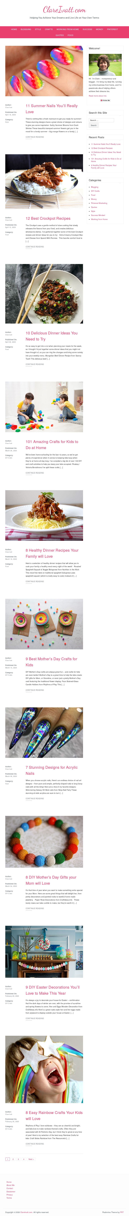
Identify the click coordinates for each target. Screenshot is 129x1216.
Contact (10, 1188)
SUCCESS (87, 29)
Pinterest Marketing (99, 203)
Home (9, 1182)
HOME (14, 29)
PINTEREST (112, 29)
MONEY (99, 29)
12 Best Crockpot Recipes (48, 218)
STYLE (38, 29)
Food (7, 235)
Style (7, 122)
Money (94, 199)
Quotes (94, 207)
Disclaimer (11, 1191)
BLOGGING (26, 29)
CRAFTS (49, 29)
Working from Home (99, 219)
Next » (31, 1159)
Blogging (94, 187)
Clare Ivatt (8, 107)
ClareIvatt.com (64, 9)
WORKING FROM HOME (68, 29)
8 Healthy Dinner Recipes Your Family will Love (104, 166)
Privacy (10, 1194)
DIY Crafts (8, 458)
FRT (122, 1212)
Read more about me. (98, 95)
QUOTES (60, 35)
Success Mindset (98, 215)
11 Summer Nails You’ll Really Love (106, 144)
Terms (9, 1198)
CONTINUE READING (35, 137)
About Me (10, 1185)
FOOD (70, 35)
